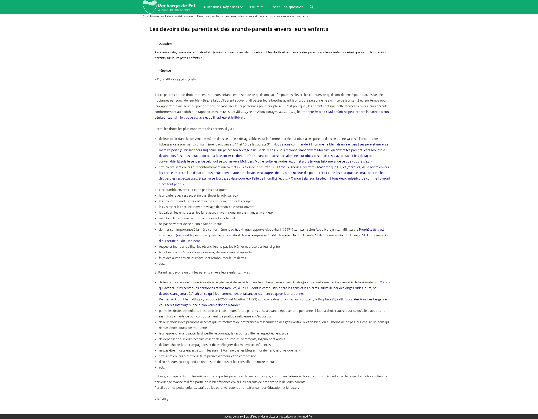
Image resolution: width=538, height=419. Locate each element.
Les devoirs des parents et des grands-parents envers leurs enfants (266, 16)
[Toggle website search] (311, 7)
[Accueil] (144, 16)
